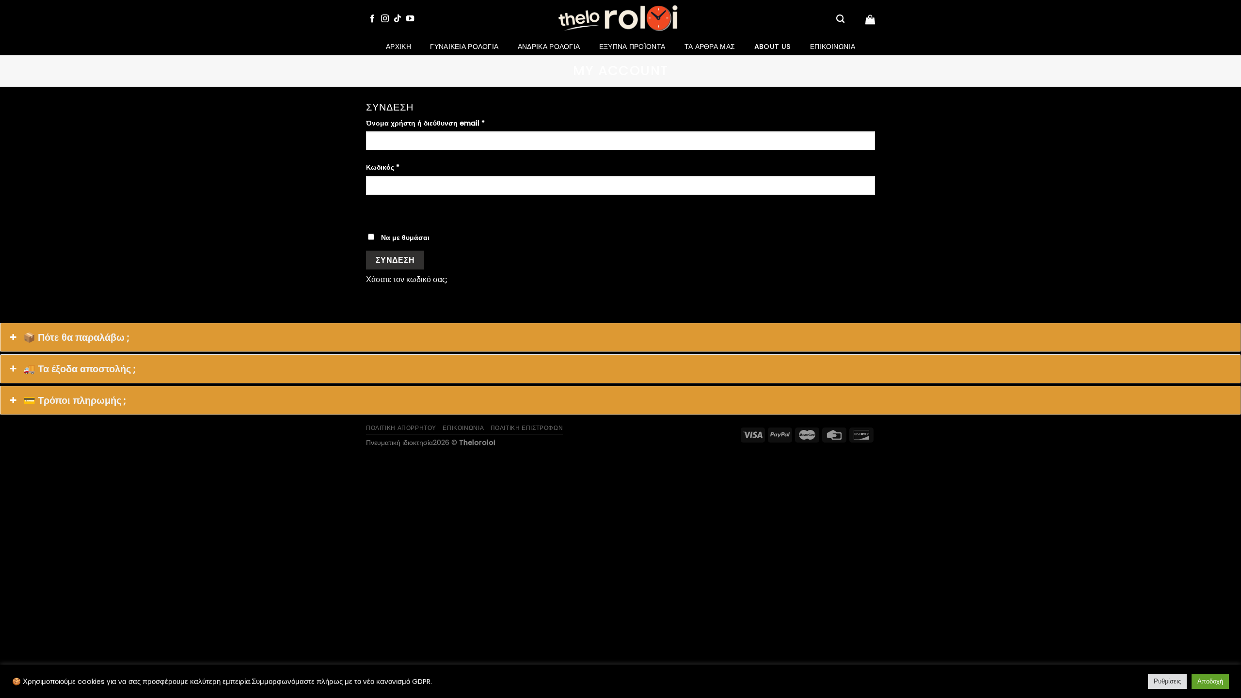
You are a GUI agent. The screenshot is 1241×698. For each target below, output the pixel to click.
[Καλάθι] (870, 19)
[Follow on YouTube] (410, 19)
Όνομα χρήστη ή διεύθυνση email (425, 123)
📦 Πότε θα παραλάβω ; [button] (76, 337)
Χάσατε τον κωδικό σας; (406, 279)
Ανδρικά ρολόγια (549, 46)
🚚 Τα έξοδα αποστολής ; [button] (79, 369)
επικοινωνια (463, 428)
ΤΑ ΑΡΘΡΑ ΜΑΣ (709, 46)
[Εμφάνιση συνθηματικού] (375, 211)
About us (772, 46)
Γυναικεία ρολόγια (464, 46)
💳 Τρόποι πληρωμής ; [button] (74, 400)
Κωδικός (382, 167)
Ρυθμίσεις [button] (1167, 681)
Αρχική (398, 46)
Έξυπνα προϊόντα (632, 46)
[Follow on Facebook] (372, 19)
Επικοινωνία (832, 46)
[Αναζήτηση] (840, 19)
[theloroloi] (620, 18)
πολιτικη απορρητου (401, 428)
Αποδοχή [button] (1210, 681)
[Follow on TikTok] (397, 19)
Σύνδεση (395, 260)
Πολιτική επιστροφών (527, 428)
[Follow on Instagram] (385, 19)
